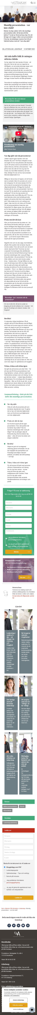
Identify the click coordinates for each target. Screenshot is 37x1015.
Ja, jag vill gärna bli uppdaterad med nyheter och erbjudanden (18, 545)
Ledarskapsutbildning (10, 823)
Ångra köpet (22, 1012)
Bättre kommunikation (10, 806)
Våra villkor (14, 1012)
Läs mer (22, 577)
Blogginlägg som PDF (13, 867)
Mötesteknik (7, 810)
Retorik (22, 806)
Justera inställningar (18, 1009)
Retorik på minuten (12, 876)
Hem (2, 908)
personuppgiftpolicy (15, 540)
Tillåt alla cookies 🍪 (18, 1005)
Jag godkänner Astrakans (16, 538)
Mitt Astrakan (7, 949)
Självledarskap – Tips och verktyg (17, 873)
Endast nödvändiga (18, 1000)
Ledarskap (18, 49)
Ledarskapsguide (12, 870)
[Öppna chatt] (32, 1010)
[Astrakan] (18, 2)
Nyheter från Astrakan (11, 908)
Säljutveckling (8, 49)
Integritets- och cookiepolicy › (12, 995)
